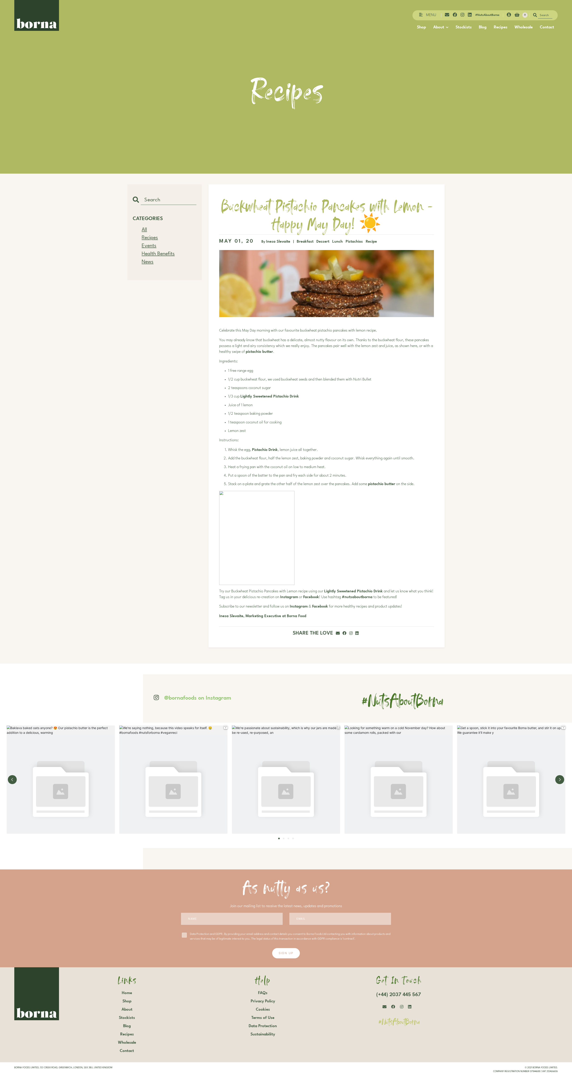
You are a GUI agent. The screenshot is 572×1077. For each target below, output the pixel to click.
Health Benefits (158, 253)
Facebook (311, 597)
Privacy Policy (263, 1001)
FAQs (262, 993)
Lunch (338, 242)
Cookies (263, 1010)
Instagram (289, 597)
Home (127, 993)
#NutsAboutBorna (487, 15)
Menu (431, 15)
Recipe (371, 242)
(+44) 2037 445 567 (398, 994)
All (144, 229)
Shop (421, 27)
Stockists (464, 27)
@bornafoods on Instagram (197, 698)
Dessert (323, 242)
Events (149, 245)
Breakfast (306, 242)
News (148, 261)
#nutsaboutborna (357, 597)
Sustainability (262, 1034)
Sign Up (286, 953)
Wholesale (524, 27)
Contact (547, 27)
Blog (483, 27)
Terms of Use (262, 1018)
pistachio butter (259, 352)
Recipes (500, 27)
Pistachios (355, 242)
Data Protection (263, 1026)
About (438, 27)
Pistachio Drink (265, 450)
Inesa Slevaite (278, 242)
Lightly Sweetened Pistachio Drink (269, 396)
